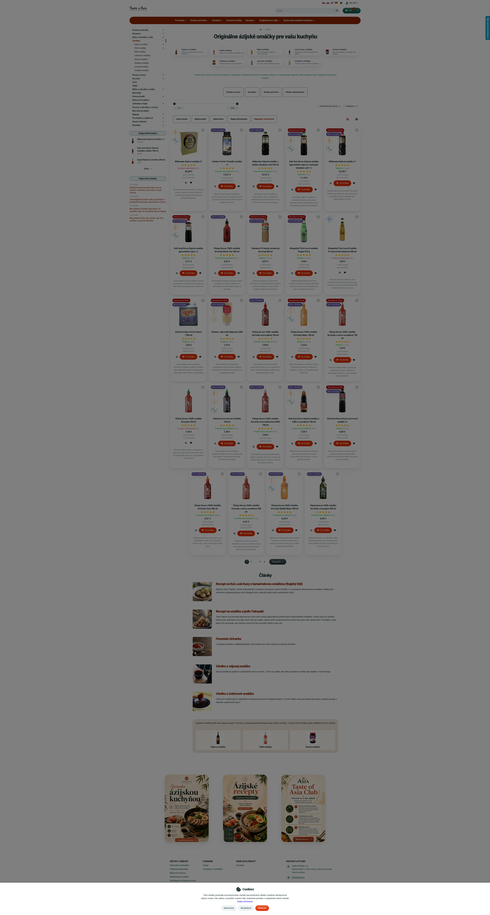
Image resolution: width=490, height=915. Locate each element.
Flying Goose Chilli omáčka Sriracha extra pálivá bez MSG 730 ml (265, 421)
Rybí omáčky (140, 52)
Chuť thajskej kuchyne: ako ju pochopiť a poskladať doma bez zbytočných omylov (148, 200)
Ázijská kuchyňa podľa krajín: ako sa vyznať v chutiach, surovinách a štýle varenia (146, 190)
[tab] (348, 119)
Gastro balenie (139, 121)
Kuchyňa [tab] (252, 92)
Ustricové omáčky (142, 55)
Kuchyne (216, 20)
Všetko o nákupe (179, 861)
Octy (134, 82)
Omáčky (136, 41)
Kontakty (240, 865)
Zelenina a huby (139, 103)
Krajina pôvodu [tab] (271, 92)
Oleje (134, 86)
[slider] (174, 104)
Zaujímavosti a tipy (268, 20)
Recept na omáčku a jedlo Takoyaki (240, 611)
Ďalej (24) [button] (276, 562)
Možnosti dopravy (178, 873)
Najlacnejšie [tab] (200, 119)
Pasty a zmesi (139, 75)
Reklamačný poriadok (179, 877)
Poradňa (208, 861)
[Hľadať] (337, 10)
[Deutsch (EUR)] (336, 3)
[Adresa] (288, 866)
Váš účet (353, 3)
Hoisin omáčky (141, 59)
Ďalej (146, 168)
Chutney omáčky (141, 63)
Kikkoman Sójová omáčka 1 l (342, 161)
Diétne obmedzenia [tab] (295, 92)
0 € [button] (352, 10)
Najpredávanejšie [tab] (239, 119)
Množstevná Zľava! (330, 106)
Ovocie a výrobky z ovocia (145, 107)
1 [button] (247, 562)
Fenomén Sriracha (228, 639)
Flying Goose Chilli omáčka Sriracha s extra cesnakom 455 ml (246, 508)
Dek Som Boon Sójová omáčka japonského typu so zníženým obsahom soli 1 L (303, 164)
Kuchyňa (136, 125)
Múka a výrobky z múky (143, 89)
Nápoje (135, 114)
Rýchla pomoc (298, 877)
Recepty (250, 20)
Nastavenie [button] (229, 908)
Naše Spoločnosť (246, 861)
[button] (358, 10)
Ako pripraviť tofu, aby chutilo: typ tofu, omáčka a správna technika (147, 219)
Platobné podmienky (179, 869)
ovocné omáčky (141, 66)
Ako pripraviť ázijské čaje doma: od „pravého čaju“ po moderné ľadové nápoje (148, 210)
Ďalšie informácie (245, 901)
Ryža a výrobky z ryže (142, 37)
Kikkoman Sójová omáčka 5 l (188, 161)
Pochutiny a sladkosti (142, 118)
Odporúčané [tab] (182, 119)
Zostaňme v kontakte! (213, 869)
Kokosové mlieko (140, 100)
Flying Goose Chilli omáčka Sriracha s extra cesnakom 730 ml (342, 335)
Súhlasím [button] (262, 908)
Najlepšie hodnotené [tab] (264, 119)
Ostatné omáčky (141, 70)
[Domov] (138, 8)
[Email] (341, 3)
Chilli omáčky (140, 48)
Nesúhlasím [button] (246, 908)
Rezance (136, 33)
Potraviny (179, 20)
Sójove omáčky (141, 44)
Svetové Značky (234, 20)
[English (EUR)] (332, 3)
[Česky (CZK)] (324, 3)
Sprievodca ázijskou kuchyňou (298, 20)
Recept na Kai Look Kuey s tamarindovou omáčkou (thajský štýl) (259, 584)
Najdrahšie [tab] (218, 119)
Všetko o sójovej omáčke (233, 666)
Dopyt (205, 865)
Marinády (136, 93)
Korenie (136, 78)
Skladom (352, 106)
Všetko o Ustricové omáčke (235, 694)
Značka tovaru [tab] (233, 92)
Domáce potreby (198, 20)
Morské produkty (140, 111)
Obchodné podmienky (179, 865)
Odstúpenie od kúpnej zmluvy (183, 880)
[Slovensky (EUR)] (328, 3)
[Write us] (288, 877)
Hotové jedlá (138, 96)
